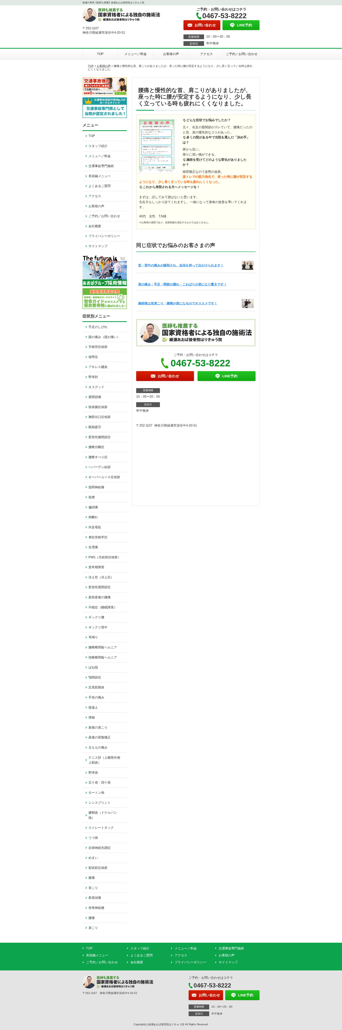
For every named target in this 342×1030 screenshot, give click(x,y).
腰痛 (91, 918)
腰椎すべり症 (97, 457)
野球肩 (93, 772)
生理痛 (93, 547)
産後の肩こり (97, 727)
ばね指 (93, 667)
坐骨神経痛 (96, 907)
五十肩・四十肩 (99, 782)
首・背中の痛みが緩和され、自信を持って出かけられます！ (181, 265)
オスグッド (96, 387)
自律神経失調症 (99, 847)
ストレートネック (101, 827)
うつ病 (93, 837)
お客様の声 (171, 54)
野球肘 (93, 377)
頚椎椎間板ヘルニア (102, 657)
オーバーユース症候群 (104, 477)
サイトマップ (97, 246)
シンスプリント (99, 802)
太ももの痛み (97, 747)
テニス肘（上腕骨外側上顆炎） (104, 760)
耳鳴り (93, 637)
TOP (100, 54)
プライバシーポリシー (104, 236)
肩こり (93, 927)
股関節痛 (94, 397)
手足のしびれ (97, 327)
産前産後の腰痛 (99, 597)
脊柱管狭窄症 (97, 537)
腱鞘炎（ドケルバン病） (102, 815)
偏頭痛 (93, 507)
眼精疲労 (94, 427)
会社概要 (94, 226)
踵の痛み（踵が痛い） (104, 337)
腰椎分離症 (96, 447)
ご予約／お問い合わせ (241, 54)
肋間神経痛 (96, 487)
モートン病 (96, 792)
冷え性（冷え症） (101, 577)
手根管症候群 (97, 347)
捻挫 (91, 497)
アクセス (206, 54)
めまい (93, 857)
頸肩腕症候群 (97, 407)
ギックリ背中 (97, 627)
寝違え (93, 707)
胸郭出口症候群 (99, 417)
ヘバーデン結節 (99, 467)
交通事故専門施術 (101, 166)
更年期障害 (96, 567)
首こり (93, 887)
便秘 (91, 717)
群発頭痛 (94, 897)
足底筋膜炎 (96, 687)
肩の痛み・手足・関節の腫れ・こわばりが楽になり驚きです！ (182, 284)
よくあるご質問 (99, 186)
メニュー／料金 (135, 54)
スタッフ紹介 (97, 146)
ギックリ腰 (96, 617)
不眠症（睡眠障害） (102, 607)
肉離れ (93, 517)
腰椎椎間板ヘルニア (102, 647)
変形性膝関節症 (99, 437)
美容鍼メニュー (99, 176)
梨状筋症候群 (97, 867)
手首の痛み (96, 697)
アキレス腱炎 (97, 367)
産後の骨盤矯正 (99, 737)
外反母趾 (94, 527)
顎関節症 (94, 677)
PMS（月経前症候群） (104, 557)
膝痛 (91, 877)
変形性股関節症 (99, 587)
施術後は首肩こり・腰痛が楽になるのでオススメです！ (177, 303)
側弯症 (93, 357)
